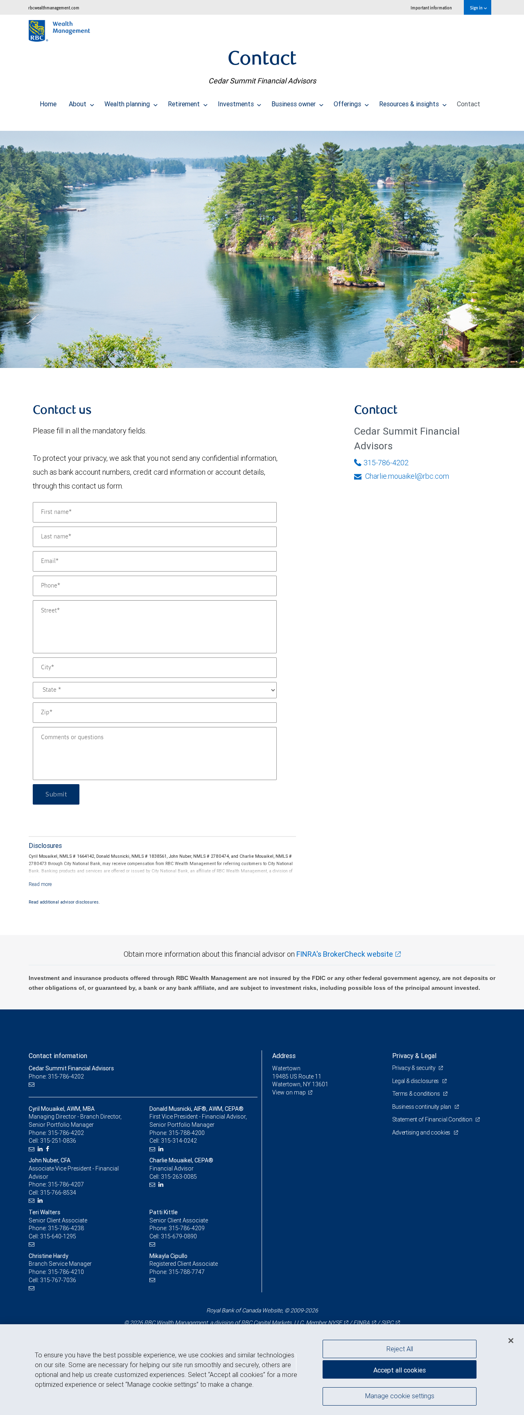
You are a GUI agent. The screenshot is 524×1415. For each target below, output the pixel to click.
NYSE (335, 1322)
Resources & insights (409, 104)
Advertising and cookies (422, 1132)
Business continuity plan (422, 1106)
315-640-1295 (58, 1236)
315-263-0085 (179, 1176)
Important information (431, 7)
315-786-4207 (66, 1184)
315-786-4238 (66, 1228)
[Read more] (40, 884)
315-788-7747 (187, 1272)
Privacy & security (414, 1068)
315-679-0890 (179, 1236)
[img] (262, 245)
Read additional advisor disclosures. (64, 902)
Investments (236, 104)
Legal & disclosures (416, 1081)
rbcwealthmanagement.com (53, 7)
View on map (289, 1092)
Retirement (184, 104)
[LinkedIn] (41, 1149)
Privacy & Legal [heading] (414, 1056)
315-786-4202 (386, 462)
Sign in (476, 7)
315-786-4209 (187, 1228)
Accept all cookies (399, 1370)
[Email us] (32, 1084)
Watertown (286, 1068)
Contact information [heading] (58, 1056)
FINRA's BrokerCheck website (344, 954)
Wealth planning (127, 104)
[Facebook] (48, 1149)
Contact (468, 104)
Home (48, 104)
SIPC (387, 1322)
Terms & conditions (416, 1093)
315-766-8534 (58, 1192)
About (78, 104)
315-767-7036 (58, 1280)
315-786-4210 (66, 1272)
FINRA (361, 1322)
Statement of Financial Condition (433, 1119)
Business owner (294, 104)
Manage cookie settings (399, 1396)
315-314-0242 (179, 1140)
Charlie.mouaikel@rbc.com (406, 476)
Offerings (348, 104)
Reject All (399, 1349)
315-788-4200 (187, 1133)
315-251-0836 (58, 1140)
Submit (56, 794)
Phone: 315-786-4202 (56, 1076)
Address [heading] (284, 1056)
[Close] (511, 1341)
